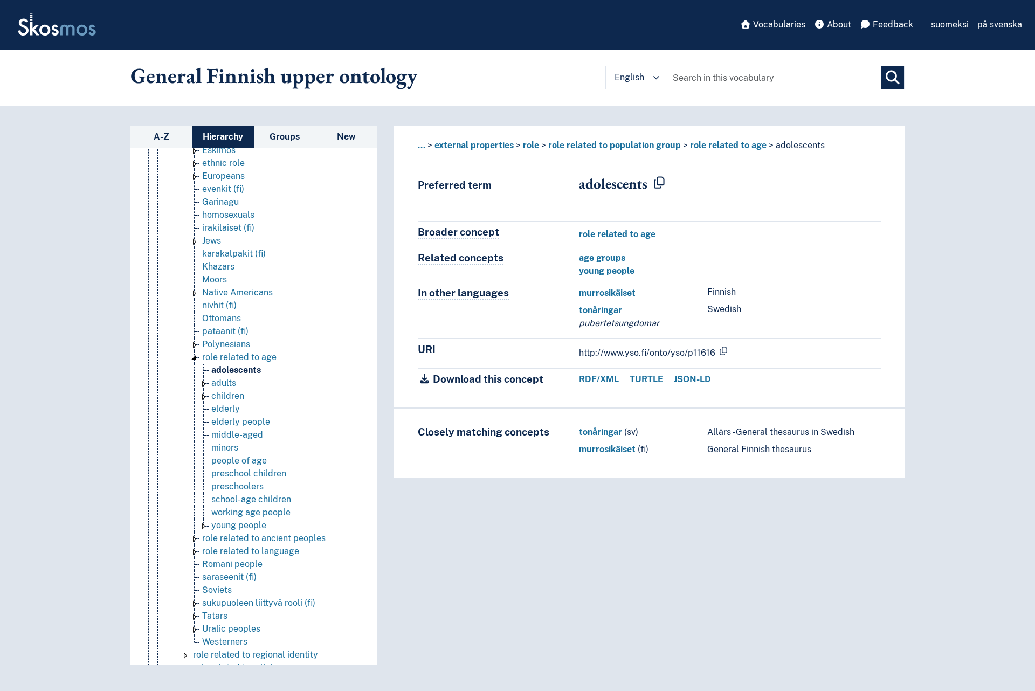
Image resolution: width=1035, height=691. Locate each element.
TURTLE (646, 379)
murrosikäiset (607, 293)
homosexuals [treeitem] (228, 215)
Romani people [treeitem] (232, 564)
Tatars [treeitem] (214, 616)
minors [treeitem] (224, 448)
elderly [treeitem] (225, 409)
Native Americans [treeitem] (237, 292)
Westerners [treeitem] (224, 642)
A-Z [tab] (161, 137)
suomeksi (950, 24)
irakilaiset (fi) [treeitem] (228, 228)
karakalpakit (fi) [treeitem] (234, 253)
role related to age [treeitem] (239, 357)
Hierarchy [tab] (223, 137)
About (838, 24)
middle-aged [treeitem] (237, 435)
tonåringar (600, 310)
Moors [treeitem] (214, 279)
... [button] (421, 145)
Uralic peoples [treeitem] (231, 629)
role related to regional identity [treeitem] (255, 654)
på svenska (999, 24)
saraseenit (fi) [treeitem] (229, 577)
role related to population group (614, 145)
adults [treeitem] (223, 383)
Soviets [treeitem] (217, 590)
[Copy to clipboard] (659, 183)
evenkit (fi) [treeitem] (223, 189)
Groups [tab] (285, 137)
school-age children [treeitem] (251, 499)
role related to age (728, 145)
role (531, 145)
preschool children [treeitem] (248, 473)
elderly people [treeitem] (240, 422)
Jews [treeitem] (211, 241)
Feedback (892, 24)
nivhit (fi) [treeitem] (219, 305)
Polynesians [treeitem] (226, 344)
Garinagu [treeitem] (220, 202)
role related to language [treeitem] (250, 551)
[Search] (893, 77)
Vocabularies (778, 24)
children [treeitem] (227, 396)
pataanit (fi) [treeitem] (225, 331)
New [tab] (346, 137)
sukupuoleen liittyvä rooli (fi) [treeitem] (258, 603)
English (629, 77)
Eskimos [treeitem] (219, 150)
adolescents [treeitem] (236, 370)
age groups (602, 258)
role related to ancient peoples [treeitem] (264, 538)
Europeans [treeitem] (223, 176)
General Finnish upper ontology (273, 75)
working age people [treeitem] (251, 512)
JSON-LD (692, 379)
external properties (474, 145)
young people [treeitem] (238, 525)
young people (606, 271)
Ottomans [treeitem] (221, 318)
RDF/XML (599, 379)
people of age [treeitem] (239, 460)
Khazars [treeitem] (218, 266)
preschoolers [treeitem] (237, 486)
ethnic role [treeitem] (223, 163)
